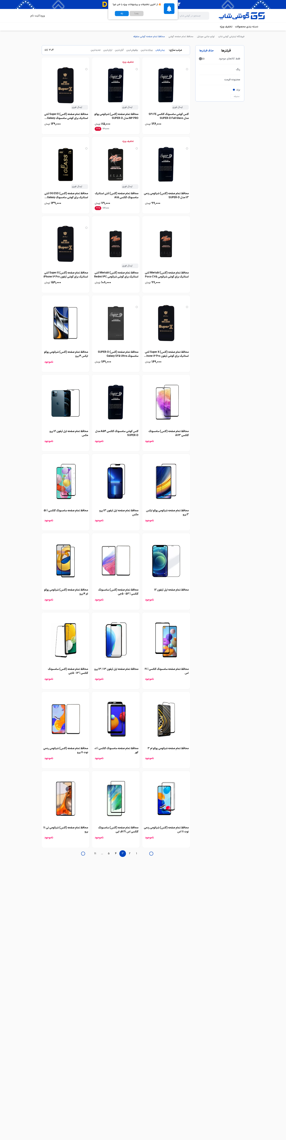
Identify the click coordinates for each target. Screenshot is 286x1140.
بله (121, 13)
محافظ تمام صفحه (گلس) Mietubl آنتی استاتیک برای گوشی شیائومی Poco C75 (167, 275)
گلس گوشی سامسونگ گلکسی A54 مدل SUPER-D (116, 433)
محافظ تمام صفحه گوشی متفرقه (149, 36)
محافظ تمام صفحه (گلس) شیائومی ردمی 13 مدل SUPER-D (166, 196)
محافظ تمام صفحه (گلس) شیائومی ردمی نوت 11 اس (166, 830)
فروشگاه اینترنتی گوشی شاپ (231, 36)
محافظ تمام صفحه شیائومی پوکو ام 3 (168, 748)
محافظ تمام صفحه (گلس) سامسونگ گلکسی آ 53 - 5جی (118, 592)
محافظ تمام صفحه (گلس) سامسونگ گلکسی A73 (168, 433)
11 (95, 854)
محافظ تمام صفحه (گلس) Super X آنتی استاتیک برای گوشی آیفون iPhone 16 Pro (66, 275)
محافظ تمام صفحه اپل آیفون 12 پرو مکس (68, 433)
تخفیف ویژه (226, 27)
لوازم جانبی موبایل (206, 36)
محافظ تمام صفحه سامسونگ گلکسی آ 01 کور (116, 750)
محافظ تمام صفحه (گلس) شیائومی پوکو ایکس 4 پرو (66, 354)
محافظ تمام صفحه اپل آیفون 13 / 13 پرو (116, 669)
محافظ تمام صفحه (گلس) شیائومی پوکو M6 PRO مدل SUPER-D (116, 116)
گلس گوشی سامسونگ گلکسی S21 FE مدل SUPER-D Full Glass (169, 116)
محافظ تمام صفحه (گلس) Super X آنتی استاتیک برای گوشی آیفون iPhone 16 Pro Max (166, 356)
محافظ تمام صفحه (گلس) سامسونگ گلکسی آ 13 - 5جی (68, 671)
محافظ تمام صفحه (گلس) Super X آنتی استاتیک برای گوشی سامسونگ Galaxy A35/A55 (66, 118)
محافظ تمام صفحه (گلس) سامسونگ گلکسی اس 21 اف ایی (118, 830)
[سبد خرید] (23, 15)
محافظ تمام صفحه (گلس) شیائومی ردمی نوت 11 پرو (65, 750)
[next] (83, 854)
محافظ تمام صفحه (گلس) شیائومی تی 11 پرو (65, 830)
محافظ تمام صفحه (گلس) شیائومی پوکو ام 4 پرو (66, 592)
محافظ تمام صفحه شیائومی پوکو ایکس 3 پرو (167, 513)
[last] (151, 854)
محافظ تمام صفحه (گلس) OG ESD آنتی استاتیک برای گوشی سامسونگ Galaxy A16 (66, 197)
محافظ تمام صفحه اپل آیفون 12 (171, 590)
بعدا (136, 13)
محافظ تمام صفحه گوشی (180, 36)
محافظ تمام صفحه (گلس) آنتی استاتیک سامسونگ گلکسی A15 (116, 196)
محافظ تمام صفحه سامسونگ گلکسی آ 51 (66, 511)
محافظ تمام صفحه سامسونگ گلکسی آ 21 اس (167, 671)
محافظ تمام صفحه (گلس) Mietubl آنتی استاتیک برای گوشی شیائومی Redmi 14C (116, 275)
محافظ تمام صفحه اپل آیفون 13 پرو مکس (118, 513)
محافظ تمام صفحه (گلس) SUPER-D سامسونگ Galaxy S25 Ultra (118, 354)
